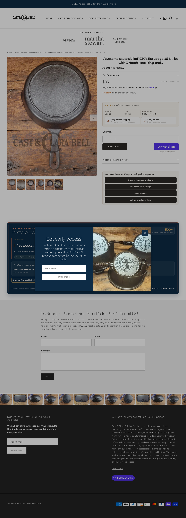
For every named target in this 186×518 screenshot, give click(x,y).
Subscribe (64, 277)
